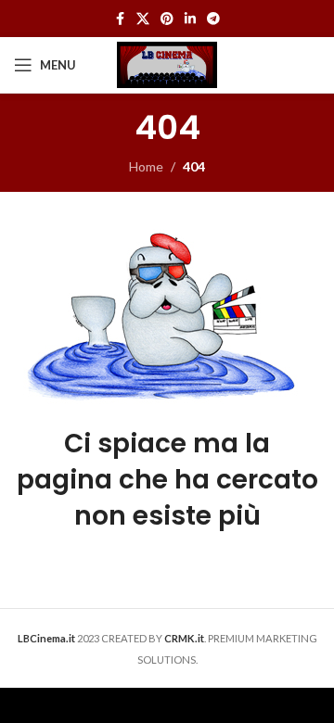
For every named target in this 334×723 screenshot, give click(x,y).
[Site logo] (167, 63)
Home (146, 166)
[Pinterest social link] (167, 19)
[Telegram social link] (213, 19)
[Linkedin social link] (190, 19)
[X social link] (143, 19)
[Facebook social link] (120, 19)
